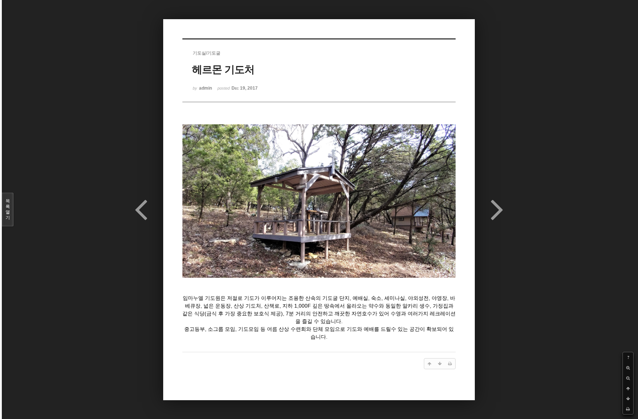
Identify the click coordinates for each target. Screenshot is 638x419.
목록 (8, 209)
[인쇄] (628, 409)
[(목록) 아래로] (628, 399)
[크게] (628, 368)
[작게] (628, 378)
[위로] (628, 388)
